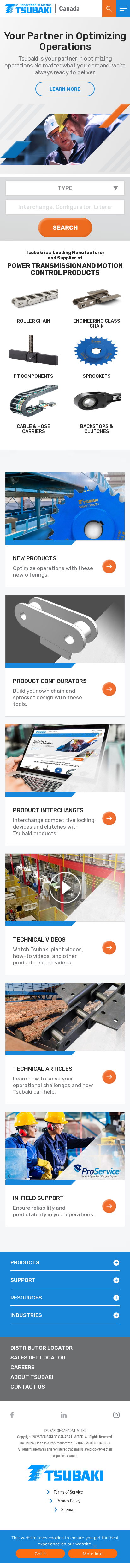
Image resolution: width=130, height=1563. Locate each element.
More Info (93, 1553)
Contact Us (27, 1387)
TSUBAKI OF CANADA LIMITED (65, 1430)
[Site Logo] (27, 8)
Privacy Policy (68, 1501)
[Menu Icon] (123, 8)
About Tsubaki (31, 1377)
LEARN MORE (65, 89)
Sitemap (68, 1509)
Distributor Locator (41, 1348)
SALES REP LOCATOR (37, 1357)
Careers (22, 1367)
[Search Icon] (109, 8)
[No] (94, 1546)
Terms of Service (68, 1492)
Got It (40, 1553)
